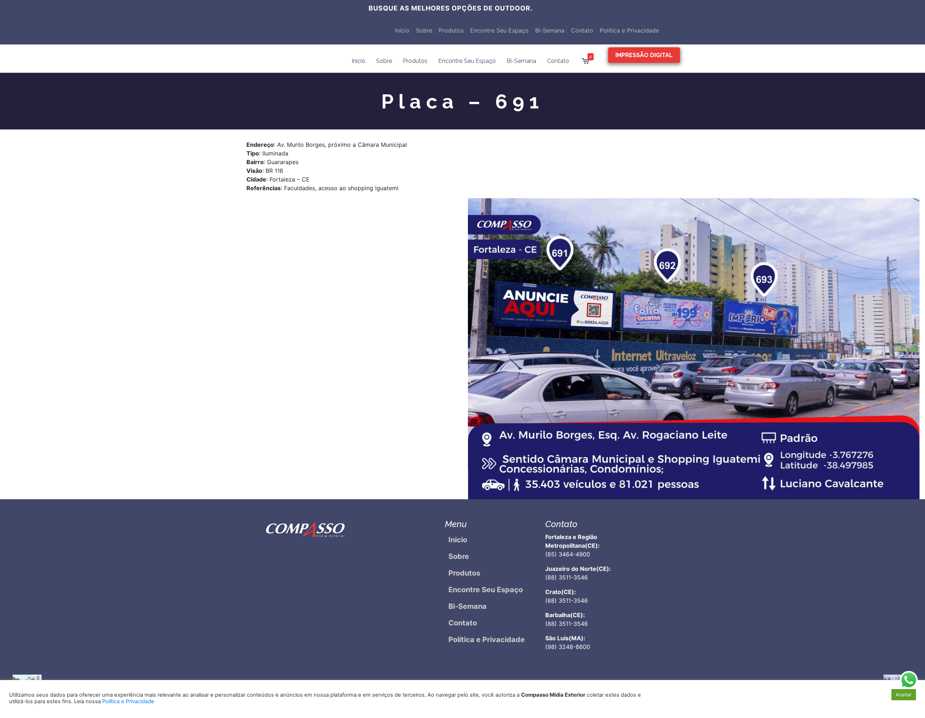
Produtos (451, 30)
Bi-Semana (549, 30)
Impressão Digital (644, 55)
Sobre (424, 30)
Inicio (402, 30)
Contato (582, 30)
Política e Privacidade (629, 30)
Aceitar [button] (904, 694)
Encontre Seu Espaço (499, 30)
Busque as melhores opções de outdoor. (451, 8)
